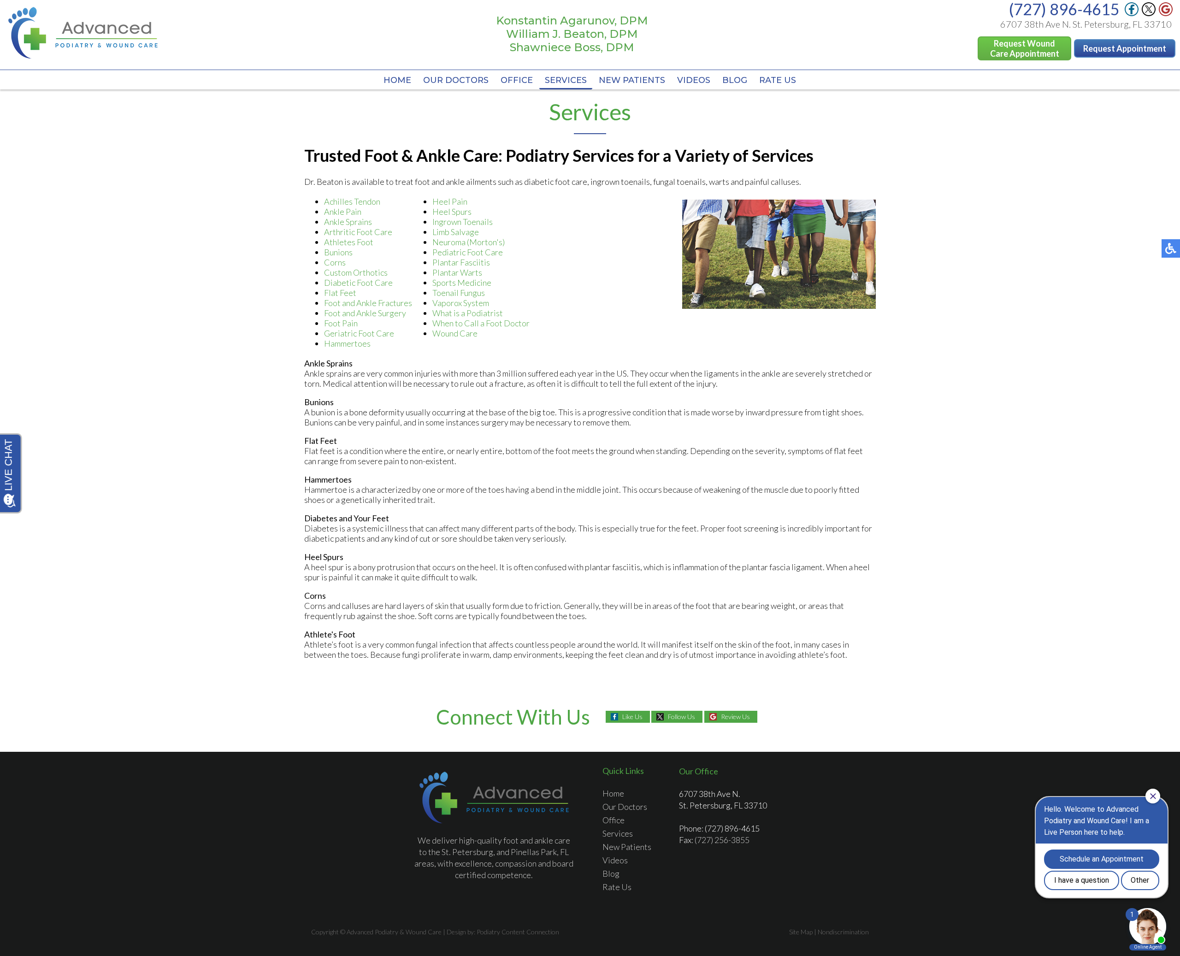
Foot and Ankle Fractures (368, 303)
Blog (734, 80)
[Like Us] (1131, 13)
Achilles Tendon (352, 201)
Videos (693, 80)
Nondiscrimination (843, 932)
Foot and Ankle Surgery (365, 313)
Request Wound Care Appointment (1024, 48)
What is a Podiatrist (467, 313)
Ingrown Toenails (462, 222)
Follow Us (681, 716)
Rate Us (777, 80)
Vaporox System (460, 303)
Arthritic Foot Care (358, 232)
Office (517, 80)
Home (397, 80)
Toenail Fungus (458, 293)
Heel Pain (449, 201)
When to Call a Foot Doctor (481, 323)
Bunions (338, 252)
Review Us (735, 716)
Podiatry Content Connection (518, 932)
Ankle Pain (342, 212)
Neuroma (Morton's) (468, 242)
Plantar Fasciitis (461, 262)
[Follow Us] (1148, 13)
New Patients (632, 80)
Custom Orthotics (356, 272)
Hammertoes (347, 343)
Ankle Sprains (348, 222)
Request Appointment (1124, 48)
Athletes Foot (348, 242)
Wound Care (455, 333)
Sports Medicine (461, 282)
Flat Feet (340, 293)
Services (566, 80)
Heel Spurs (452, 212)
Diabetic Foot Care (358, 282)
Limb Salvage (455, 232)
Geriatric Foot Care (359, 333)
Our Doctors (456, 80)
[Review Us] (1165, 13)
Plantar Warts (457, 272)
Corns (335, 262)
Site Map (801, 932)
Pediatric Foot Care (467, 252)
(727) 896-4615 (732, 828)
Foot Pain (341, 323)
